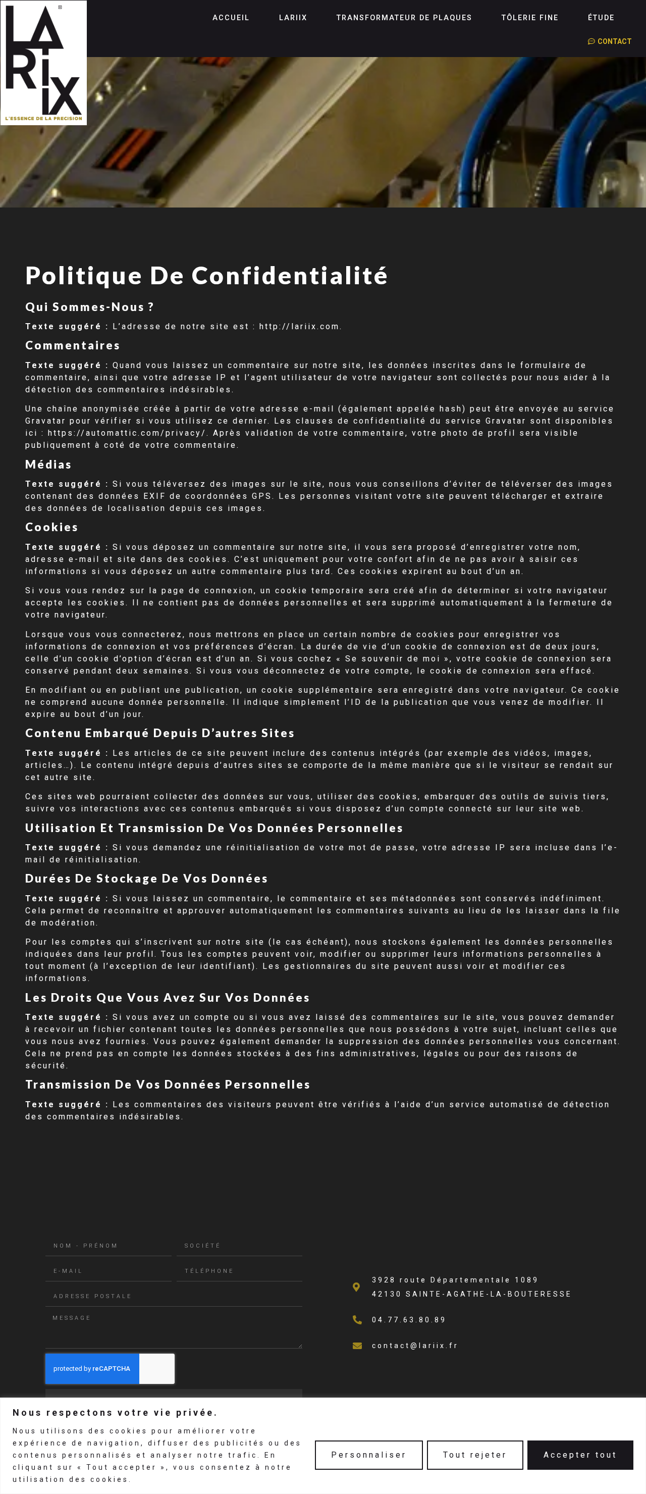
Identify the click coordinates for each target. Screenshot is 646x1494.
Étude (601, 18)
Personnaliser (369, 1455)
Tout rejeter (475, 1455)
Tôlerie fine (530, 18)
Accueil (231, 18)
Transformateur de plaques (404, 18)
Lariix (293, 18)
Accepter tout (580, 1455)
